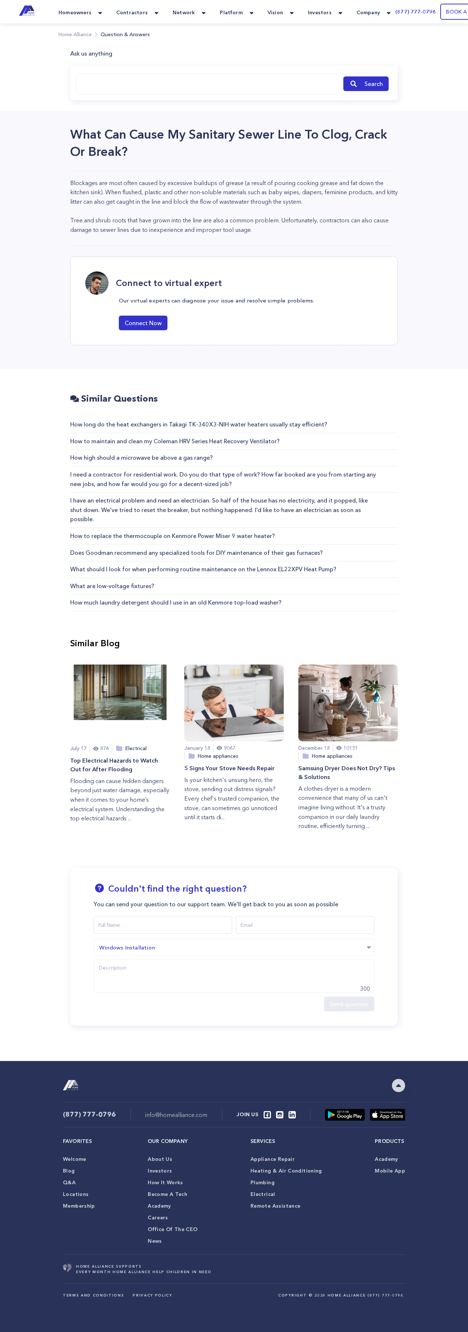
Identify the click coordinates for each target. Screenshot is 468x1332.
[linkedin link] (292, 1114)
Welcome (74, 1159)
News (155, 1241)
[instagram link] (279, 1114)
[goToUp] (398, 1085)
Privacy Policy (152, 1295)
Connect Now (143, 323)
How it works (165, 1182)
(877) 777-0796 (415, 11)
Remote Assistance (275, 1206)
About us (160, 1159)
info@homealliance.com (176, 1114)
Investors (160, 1170)
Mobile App (390, 1170)
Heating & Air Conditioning (286, 1170)
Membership (79, 1206)
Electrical (262, 1194)
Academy (159, 1206)
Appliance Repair (272, 1159)
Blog (69, 1170)
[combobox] (208, 84)
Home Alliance (75, 34)
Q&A (69, 1182)
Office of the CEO (172, 1229)
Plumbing (262, 1182)
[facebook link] (267, 1114)
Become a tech (167, 1194)
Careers (158, 1217)
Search (374, 83)
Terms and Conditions (93, 1295)
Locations (75, 1194)
